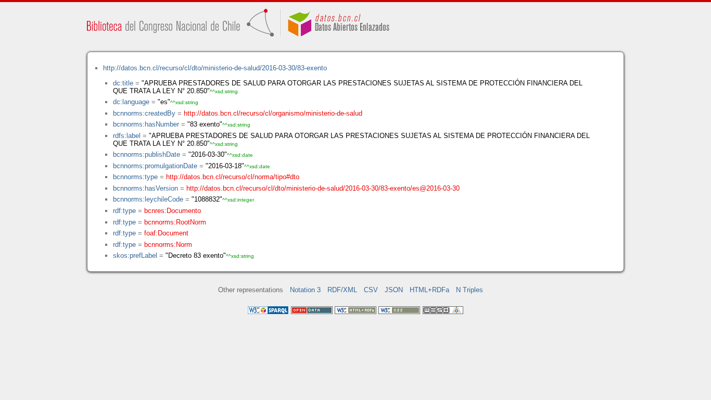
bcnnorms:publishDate (146, 154)
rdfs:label (127, 136)
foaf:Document (166, 233)
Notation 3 (305, 290)
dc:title (123, 83)
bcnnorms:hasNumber (146, 124)
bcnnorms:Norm (168, 244)
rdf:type (124, 211)
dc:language (131, 102)
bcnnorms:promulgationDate (155, 166)
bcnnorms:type (135, 177)
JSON (394, 290)
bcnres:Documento (172, 211)
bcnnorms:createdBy (144, 113)
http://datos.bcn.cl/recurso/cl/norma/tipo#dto (232, 177)
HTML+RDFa (429, 290)
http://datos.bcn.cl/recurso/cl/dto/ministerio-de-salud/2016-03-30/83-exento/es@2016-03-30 (323, 188)
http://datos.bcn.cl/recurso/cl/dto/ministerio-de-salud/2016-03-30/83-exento (215, 68)
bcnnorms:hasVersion (145, 188)
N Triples (469, 290)
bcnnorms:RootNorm (175, 222)
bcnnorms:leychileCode (148, 199)
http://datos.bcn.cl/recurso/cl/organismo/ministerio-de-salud (273, 113)
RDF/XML (342, 290)
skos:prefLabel (135, 255)
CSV (371, 290)
